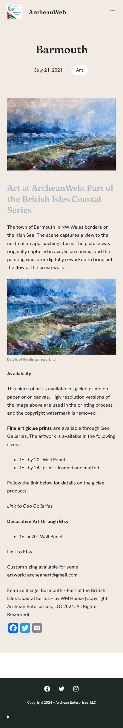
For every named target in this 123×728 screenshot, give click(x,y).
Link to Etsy (19, 552)
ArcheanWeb (47, 12)
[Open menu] (112, 11)
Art (79, 70)
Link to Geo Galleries (30, 506)
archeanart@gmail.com (52, 575)
